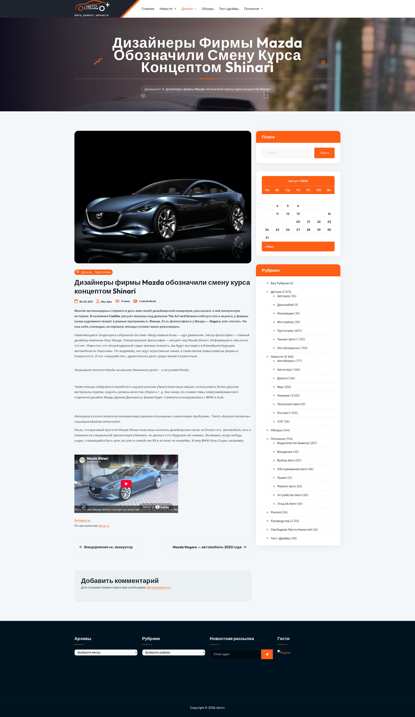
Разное (276, 512)
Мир (280, 387)
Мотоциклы (285, 322)
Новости (166, 9)
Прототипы (103, 272)
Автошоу (283, 296)
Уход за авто (286, 503)
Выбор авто (286, 460)
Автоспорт (285, 369)
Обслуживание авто (292, 469)
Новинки (283, 395)
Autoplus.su (82, 520)
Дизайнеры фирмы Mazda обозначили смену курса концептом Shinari (218, 89)
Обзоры (208, 9)
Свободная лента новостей (291, 529)
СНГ (280, 421)
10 (267, 214)
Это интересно (288, 348)
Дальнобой (285, 305)
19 (287, 222)
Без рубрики (280, 283)
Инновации (285, 313)
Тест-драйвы (229, 9)
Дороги (282, 378)
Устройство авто (289, 495)
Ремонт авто (286, 486)
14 (308, 214)
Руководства (280, 521)
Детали (187, 9)
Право (282, 478)
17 (267, 222)
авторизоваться (159, 587)
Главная (148, 9)
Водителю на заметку (293, 443)
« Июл (269, 246)
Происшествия (288, 404)
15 (318, 214)
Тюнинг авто (286, 339)
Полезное (251, 9)
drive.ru (104, 526)
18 (277, 222)
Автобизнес (286, 361)
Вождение (284, 452)
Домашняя (152, 89)
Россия (282, 413)
